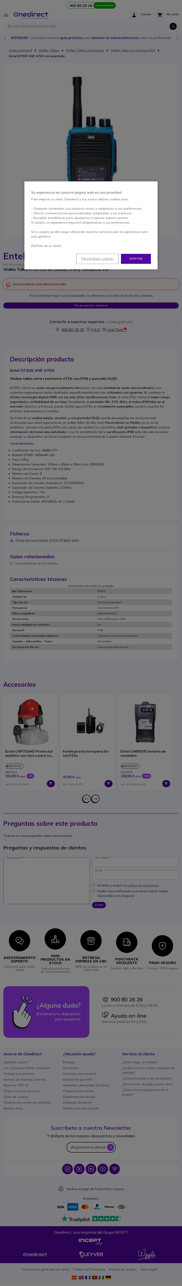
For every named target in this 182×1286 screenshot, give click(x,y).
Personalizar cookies (97, 259)
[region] (91, 225)
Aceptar (136, 258)
